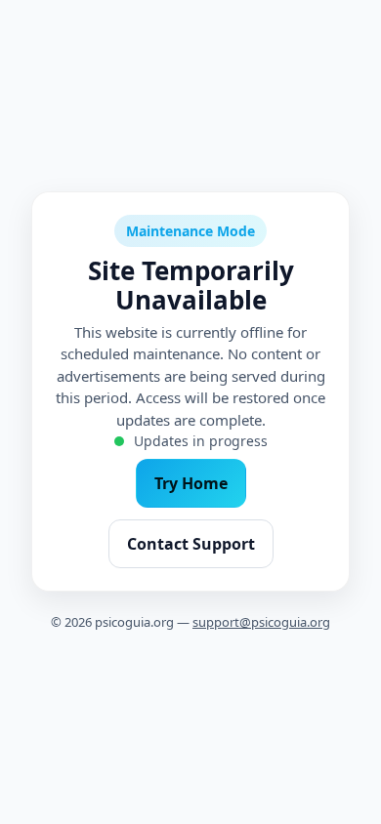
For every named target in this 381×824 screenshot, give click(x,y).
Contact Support (191, 544)
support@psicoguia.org (261, 622)
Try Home (191, 483)
